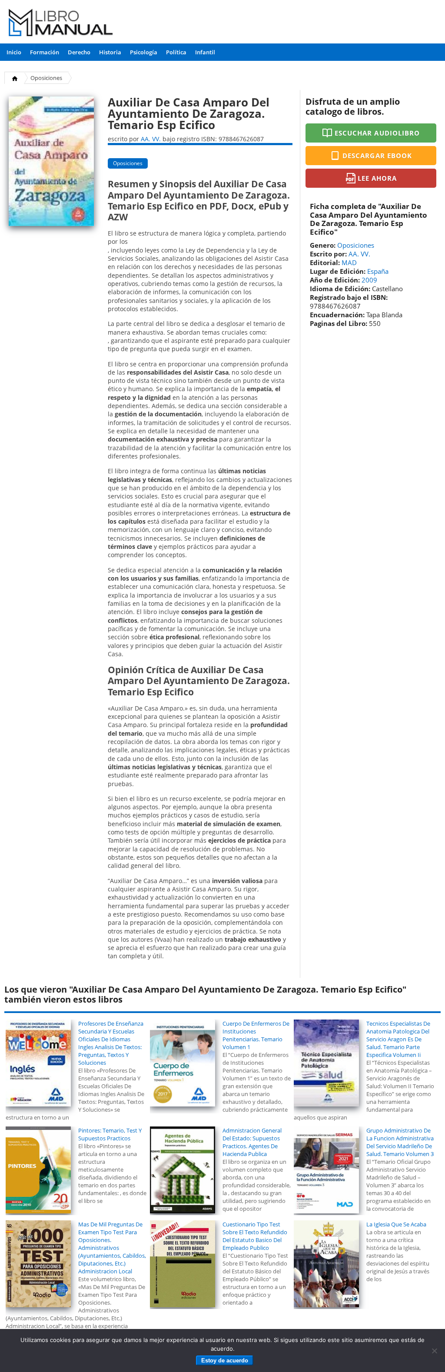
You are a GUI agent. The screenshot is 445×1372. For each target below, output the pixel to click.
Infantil (205, 52)
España (378, 271)
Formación (44, 52)
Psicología (143, 52)
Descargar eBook (377, 155)
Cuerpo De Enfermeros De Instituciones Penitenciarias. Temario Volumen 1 (255, 1035)
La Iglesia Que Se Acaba (396, 1224)
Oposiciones (46, 78)
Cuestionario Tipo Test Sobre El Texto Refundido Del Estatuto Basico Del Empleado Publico (254, 1236)
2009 (369, 280)
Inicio (14, 52)
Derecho (79, 52)
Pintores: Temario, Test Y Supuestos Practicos (110, 1134)
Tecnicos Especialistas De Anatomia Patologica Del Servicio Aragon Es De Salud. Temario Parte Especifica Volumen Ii (398, 1039)
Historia (110, 52)
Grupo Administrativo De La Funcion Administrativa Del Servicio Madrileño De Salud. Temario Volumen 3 (400, 1142)
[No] (434, 1350)
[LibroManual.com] (61, 24)
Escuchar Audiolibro (377, 133)
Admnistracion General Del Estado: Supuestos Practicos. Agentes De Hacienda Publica (252, 1142)
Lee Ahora (377, 178)
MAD (349, 262)
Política (176, 52)
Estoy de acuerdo (224, 1360)
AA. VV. (151, 139)
